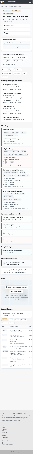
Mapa (24, 73)
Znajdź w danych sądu (9, 39)
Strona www (9, 33)
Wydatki (12, 323)
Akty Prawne (5, 430)
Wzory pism (5, 432)
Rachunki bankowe (10, 64)
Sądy (2, 6)
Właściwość (17, 73)
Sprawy (19, 70)
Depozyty (23, 319)
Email (6, 29)
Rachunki (4, 77)
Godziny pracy (24, 57)
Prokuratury (5, 429)
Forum (3, 434)
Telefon (7, 57)
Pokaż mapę (18, 291)
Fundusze (4, 323)
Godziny (4, 70)
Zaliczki (17, 319)
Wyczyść (16, 47)
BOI (14, 57)
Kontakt (4, 435)
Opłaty (11, 319)
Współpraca (5, 437)
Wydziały (7, 61)
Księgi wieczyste (18, 61)
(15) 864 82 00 (9, 25)
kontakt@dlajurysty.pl (7, 444)
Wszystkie (4, 319)
